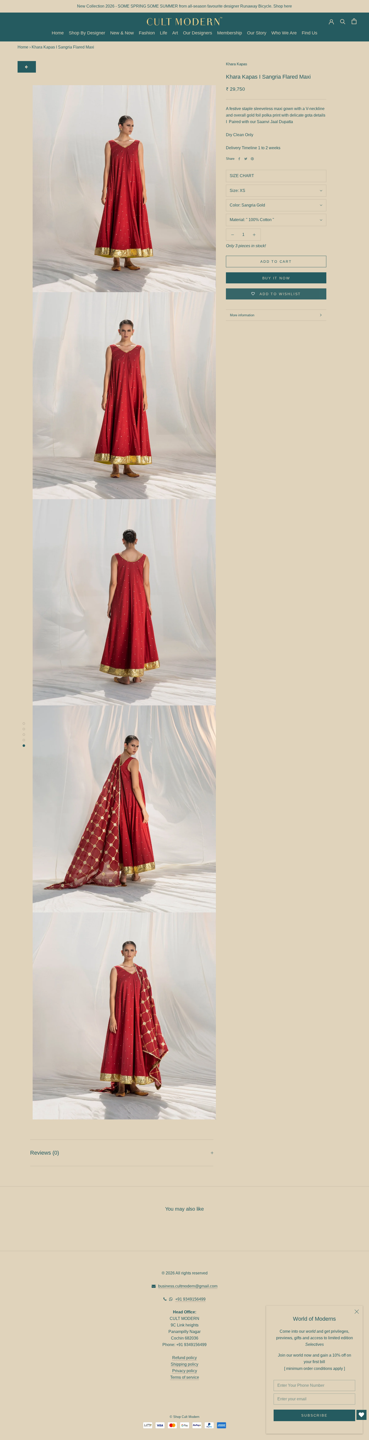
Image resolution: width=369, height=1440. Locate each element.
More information (242, 315)
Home (58, 32)
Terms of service (184, 1377)
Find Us (309, 32)
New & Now (122, 32)
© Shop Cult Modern (184, 1417)
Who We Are (284, 32)
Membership (229, 32)
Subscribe (314, 1415)
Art (175, 32)
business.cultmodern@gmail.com (187, 1286)
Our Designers (197, 32)
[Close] (356, 1311)
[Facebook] (239, 158)
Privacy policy (184, 1371)
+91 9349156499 (190, 1299)
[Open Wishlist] (361, 1415)
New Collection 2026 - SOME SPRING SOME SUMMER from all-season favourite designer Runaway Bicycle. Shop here (184, 6)
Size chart (242, 176)
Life (163, 32)
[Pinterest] (252, 158)
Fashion (147, 32)
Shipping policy (184, 1364)
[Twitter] (245, 158)
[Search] (342, 21)
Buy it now (276, 278)
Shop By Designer (87, 32)
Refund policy (184, 1358)
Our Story (256, 32)
